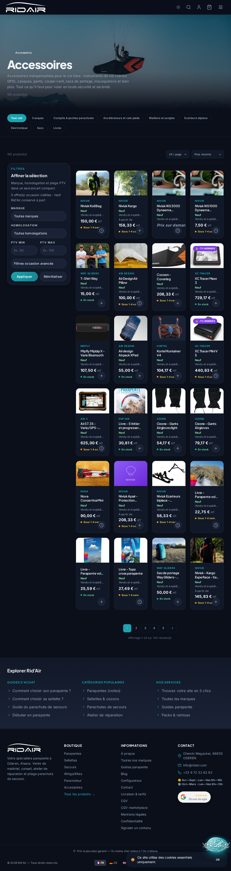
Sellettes (70, 760)
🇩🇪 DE (113, 862)
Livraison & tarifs (133, 794)
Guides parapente (177, 707)
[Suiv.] (172, 628)
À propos (128, 753)
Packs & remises (176, 715)
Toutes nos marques (136, 760)
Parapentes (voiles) (103, 690)
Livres (57, 128)
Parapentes (72, 753)
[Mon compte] (199, 7)
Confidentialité (132, 821)
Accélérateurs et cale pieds (121, 118)
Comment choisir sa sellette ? (37, 699)
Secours (70, 767)
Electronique (19, 128)
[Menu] (221, 7)
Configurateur (131, 780)
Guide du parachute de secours (39, 707)
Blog (124, 774)
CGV (124, 801)
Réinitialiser (53, 276)
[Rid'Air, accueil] (25, 7)
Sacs (40, 128)
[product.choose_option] (140, 231)
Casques (38, 118)
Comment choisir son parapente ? (41, 690)
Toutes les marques (178, 699)
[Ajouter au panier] (216, 303)
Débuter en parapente (31, 715)
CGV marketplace (134, 807)
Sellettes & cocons (103, 699)
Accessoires (73, 787)
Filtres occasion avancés (33, 263)
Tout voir (17, 118)
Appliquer (24, 276)
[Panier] (209, 7)
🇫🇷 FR (100, 862)
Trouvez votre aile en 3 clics (186, 690)
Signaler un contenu (136, 828)
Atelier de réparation (104, 715)
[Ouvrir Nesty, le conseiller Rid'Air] (216, 845)
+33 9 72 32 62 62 (198, 772)
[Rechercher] (189, 7)
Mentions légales (133, 814)
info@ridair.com (195, 765)
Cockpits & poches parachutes (73, 118)
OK (218, 859)
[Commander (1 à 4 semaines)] (101, 231)
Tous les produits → (79, 794)
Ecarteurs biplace (196, 118)
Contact (127, 787)
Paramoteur (73, 780)
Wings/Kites (73, 774)
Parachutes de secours (106, 707)
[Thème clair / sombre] (178, 7)
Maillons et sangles (162, 118)
